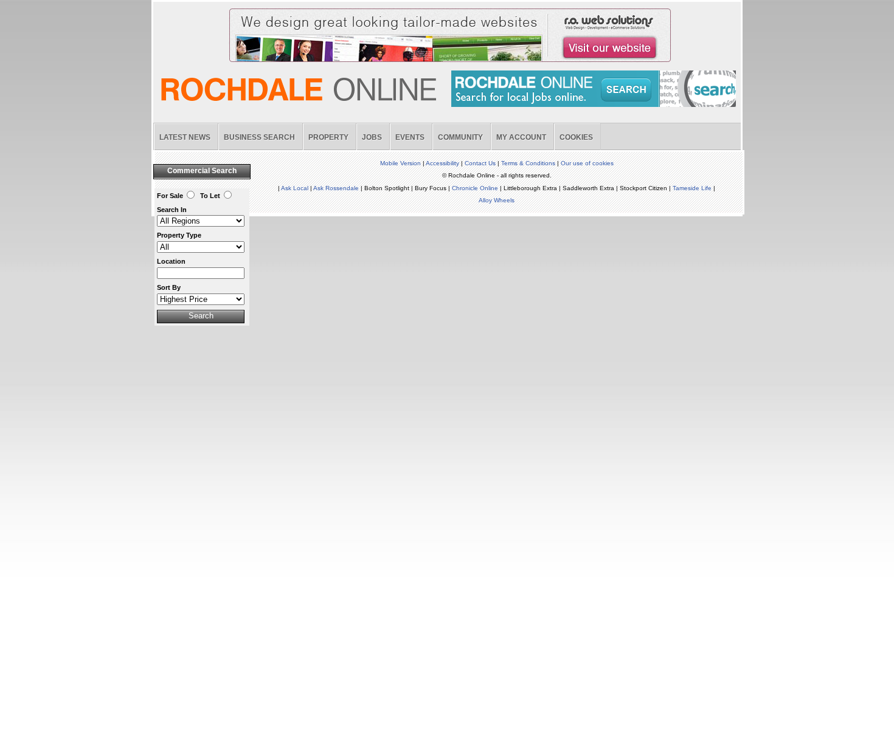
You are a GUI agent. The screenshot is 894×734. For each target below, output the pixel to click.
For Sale (170, 195)
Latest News (184, 137)
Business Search (259, 137)
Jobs (372, 137)
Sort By (169, 287)
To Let (210, 195)
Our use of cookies (587, 163)
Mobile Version (400, 163)
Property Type (179, 235)
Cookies (576, 137)
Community (460, 137)
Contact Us (480, 163)
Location (171, 261)
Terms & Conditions (528, 163)
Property (328, 137)
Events (409, 137)
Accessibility (442, 163)
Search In (172, 209)
